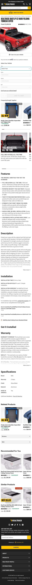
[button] (16, 553)
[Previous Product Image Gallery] (1, 39)
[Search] (29, 8)
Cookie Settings (11, 580)
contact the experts (23, 301)
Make (2, 72)
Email (2, 534)
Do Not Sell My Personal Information (9, 577)
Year (2, 66)
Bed (1, 84)
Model (2, 78)
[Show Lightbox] (16, 39)
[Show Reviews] (24, 24)
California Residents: (11, 396)
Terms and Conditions (20, 580)
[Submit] (29, 537)
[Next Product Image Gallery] (30, 39)
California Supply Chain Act (24, 577)
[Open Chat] (24, 4)
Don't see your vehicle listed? (9, 90)
